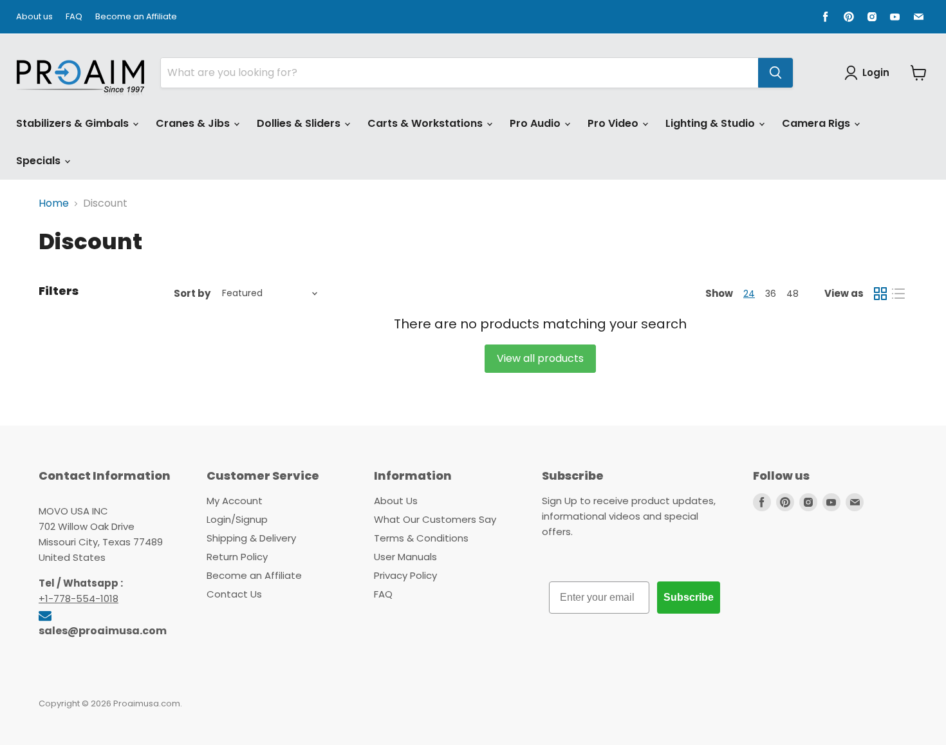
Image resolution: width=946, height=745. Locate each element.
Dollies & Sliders (300, 123)
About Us (396, 500)
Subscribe (688, 597)
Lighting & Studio (711, 123)
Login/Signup (237, 519)
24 (749, 293)
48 (792, 293)
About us (34, 17)
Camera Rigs (817, 123)
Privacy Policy (405, 575)
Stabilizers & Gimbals (73, 123)
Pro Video (614, 123)
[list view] (898, 294)
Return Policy (237, 556)
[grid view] (880, 294)
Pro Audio (536, 123)
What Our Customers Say (435, 519)
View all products (540, 358)
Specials (39, 160)
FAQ (74, 17)
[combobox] (459, 73)
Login (875, 72)
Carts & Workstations (426, 123)
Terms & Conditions (421, 538)
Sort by (192, 293)
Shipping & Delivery (251, 538)
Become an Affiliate (136, 17)
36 (770, 293)
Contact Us (234, 594)
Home (54, 203)
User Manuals (405, 556)
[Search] (775, 73)
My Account (235, 500)
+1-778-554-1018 (78, 598)
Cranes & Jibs (194, 123)
